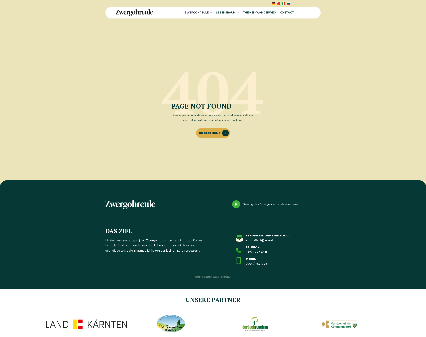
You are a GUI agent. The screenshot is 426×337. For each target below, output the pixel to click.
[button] (198, 12)
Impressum (203, 276)
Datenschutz (222, 276)
